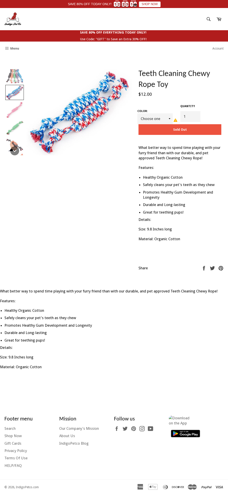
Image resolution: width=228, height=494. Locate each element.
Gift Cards (12, 443)
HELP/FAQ (13, 465)
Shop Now (13, 436)
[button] (14, 76)
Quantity (187, 106)
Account (218, 48)
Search (10, 428)
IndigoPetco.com (27, 487)
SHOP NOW (150, 4)
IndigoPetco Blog (74, 443)
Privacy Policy (15, 450)
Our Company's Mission (79, 428)
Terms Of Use (16, 458)
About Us (67, 436)
